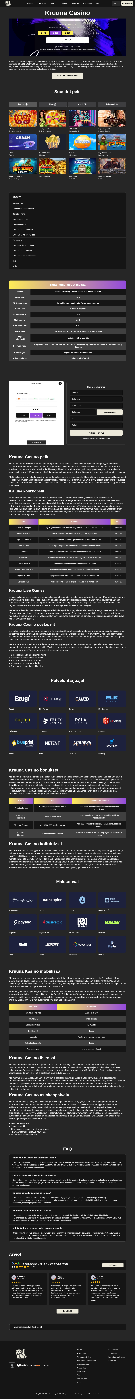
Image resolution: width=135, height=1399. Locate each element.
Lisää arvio (113, 1265)
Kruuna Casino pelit (20, 219)
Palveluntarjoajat (19, 224)
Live (51, 104)
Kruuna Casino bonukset (22, 230)
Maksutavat (17, 240)
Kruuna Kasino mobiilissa (23, 245)
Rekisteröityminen (20, 214)
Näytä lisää (67, 1311)
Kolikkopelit (110, 104)
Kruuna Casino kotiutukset (23, 235)
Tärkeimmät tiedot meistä (23, 209)
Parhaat (21, 104)
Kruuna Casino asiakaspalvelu (25, 256)
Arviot (14, 266)
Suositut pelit (17, 203)
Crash (80, 104)
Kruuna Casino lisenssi (22, 250)
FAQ (14, 261)
